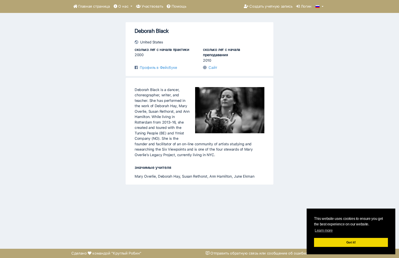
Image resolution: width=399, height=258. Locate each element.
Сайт (213, 67)
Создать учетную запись (270, 6)
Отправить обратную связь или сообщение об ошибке (258, 253)
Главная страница (93, 6)
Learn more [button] (323, 230)
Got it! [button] (351, 242)
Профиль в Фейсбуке (158, 67)
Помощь (178, 6)
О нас (123, 6)
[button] (319, 7)
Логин (305, 6)
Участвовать (152, 6)
